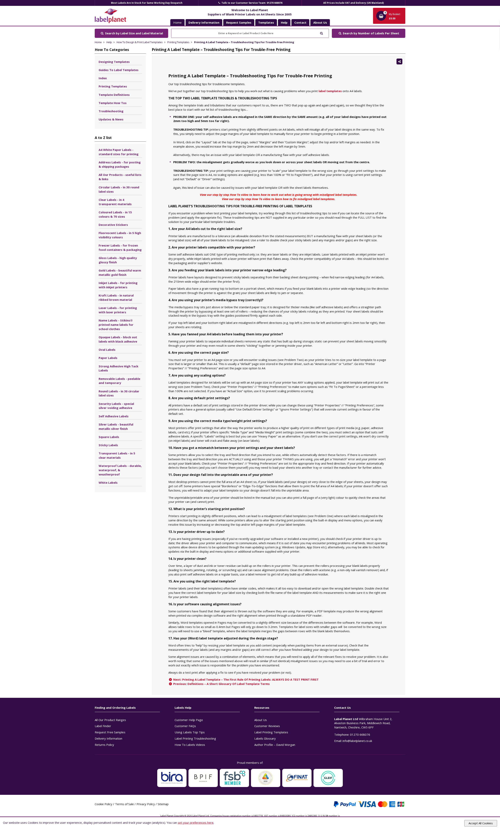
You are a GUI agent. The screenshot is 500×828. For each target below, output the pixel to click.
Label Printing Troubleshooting (195, 738)
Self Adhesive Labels (114, 416)
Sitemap (163, 804)
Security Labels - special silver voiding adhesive (116, 406)
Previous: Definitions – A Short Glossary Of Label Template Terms (221, 684)
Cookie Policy (103, 804)
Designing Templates (114, 62)
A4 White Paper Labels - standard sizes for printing (118, 152)
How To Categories (112, 49)
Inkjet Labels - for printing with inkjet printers (118, 285)
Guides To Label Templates (118, 70)
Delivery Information (108, 738)
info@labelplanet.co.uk (357, 741)
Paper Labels (108, 358)
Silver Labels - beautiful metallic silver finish (116, 426)
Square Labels (109, 437)
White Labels (108, 482)
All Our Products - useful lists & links (120, 177)
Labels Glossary (265, 738)
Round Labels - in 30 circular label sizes (119, 393)
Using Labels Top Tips (190, 732)
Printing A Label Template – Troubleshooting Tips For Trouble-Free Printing (244, 42)
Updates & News (111, 119)
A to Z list (103, 137)
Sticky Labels (108, 445)
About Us (260, 720)
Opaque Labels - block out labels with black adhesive (118, 339)
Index (103, 78)
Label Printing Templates (271, 732)
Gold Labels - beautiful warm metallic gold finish (120, 272)
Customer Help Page (189, 720)
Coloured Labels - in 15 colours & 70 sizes (115, 214)
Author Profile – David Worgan (274, 745)
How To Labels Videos (190, 745)
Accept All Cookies (481, 823)
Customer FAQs (185, 726)
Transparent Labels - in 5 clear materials (117, 455)
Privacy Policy (146, 804)
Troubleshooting (111, 111)
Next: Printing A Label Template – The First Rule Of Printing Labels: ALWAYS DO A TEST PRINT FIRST (245, 679)
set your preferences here (195, 822)
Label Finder (103, 726)
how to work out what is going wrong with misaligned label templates (308, 195)
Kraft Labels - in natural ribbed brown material (116, 297)
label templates (330, 91)
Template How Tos (113, 103)
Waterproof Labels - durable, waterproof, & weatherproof (120, 470)
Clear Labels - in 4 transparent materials (115, 202)
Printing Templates (178, 42)
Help (109, 42)
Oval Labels (107, 350)
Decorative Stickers (113, 225)
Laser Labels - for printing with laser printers (118, 310)
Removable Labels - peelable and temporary (119, 381)
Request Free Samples (110, 732)
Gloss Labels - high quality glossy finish (118, 260)
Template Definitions (114, 95)
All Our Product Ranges (110, 720)
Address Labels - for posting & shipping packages (120, 164)
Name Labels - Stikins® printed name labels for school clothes (116, 324)
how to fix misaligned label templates (308, 199)
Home (177, 22)
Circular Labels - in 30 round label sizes (119, 189)
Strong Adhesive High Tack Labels (118, 368)
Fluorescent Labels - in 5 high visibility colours (120, 235)
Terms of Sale (124, 804)
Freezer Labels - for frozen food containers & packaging (120, 247)
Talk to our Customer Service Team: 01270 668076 (251, 2)
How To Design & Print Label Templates (140, 42)
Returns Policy (104, 745)
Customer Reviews (267, 726)
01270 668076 (360, 734)
